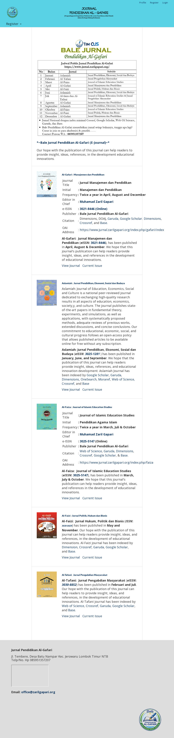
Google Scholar (131, 219)
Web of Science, (123, 379)
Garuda (113, 219)
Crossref (86, 223)
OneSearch (89, 379)
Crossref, (68, 383)
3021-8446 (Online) (93, 209)
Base (85, 383)
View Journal (71, 266)
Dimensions (152, 219)
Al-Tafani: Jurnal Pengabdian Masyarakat (84, 574)
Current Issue (92, 266)
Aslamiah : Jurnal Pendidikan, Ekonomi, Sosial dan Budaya (93, 283)
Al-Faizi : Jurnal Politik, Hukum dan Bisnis (84, 515)
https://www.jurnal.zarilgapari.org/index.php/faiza (116, 462)
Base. (104, 223)
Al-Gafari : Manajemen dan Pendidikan (83, 174)
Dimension (69, 547)
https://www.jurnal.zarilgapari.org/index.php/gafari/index (122, 230)
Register (12, 24)
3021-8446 (98, 243)
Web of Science (91, 451)
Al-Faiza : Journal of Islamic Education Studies (87, 407)
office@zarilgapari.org (38, 692)
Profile (142, 2)
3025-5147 (87, 441)
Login (165, 2)
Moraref (104, 379)
